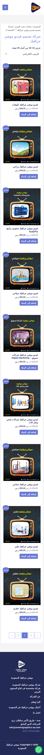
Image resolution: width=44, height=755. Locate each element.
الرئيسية (37, 26)
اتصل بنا (36, 712)
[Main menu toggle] (5, 7)
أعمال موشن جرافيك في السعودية (24, 707)
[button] (38, 749)
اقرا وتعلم (35, 702)
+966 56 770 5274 (31, 731)
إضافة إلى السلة (28, 114)
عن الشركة (35, 696)
